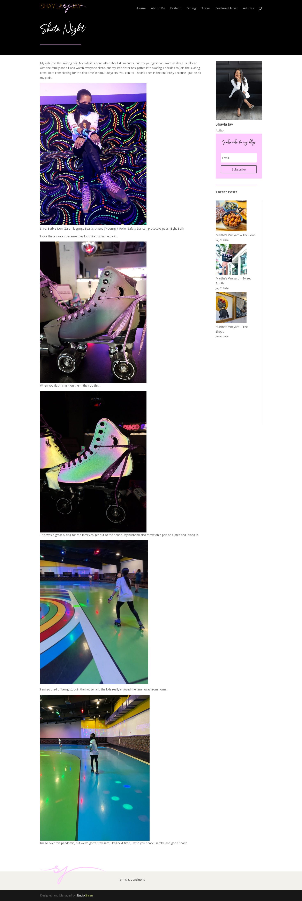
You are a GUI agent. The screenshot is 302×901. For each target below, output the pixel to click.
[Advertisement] (236, 381)
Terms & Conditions (131, 880)
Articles (248, 8)
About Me (158, 8)
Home (141, 8)
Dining (191, 8)
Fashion (175, 8)
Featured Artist (227, 8)
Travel (205, 8)
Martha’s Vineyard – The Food (236, 235)
